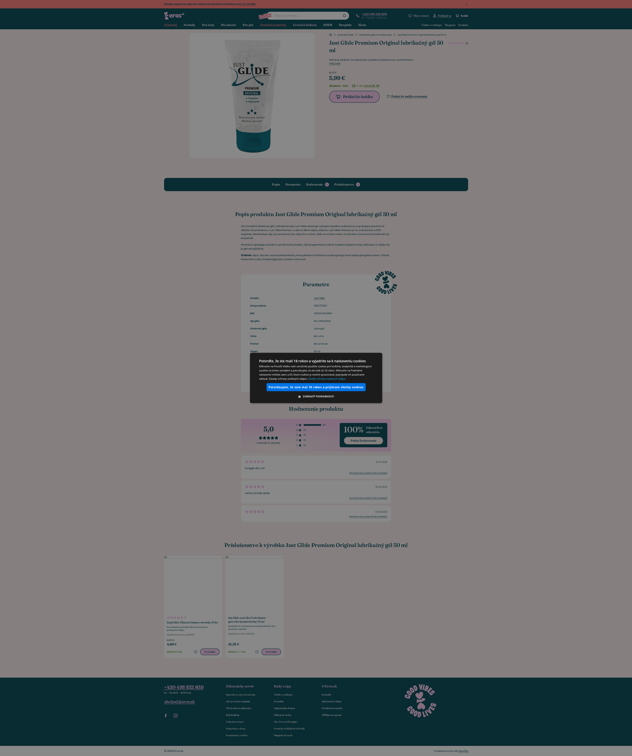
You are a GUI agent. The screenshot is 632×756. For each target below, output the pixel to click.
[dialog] (316, 378)
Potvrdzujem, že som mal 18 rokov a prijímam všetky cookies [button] (315, 387)
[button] (316, 396)
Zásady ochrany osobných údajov (327, 378)
